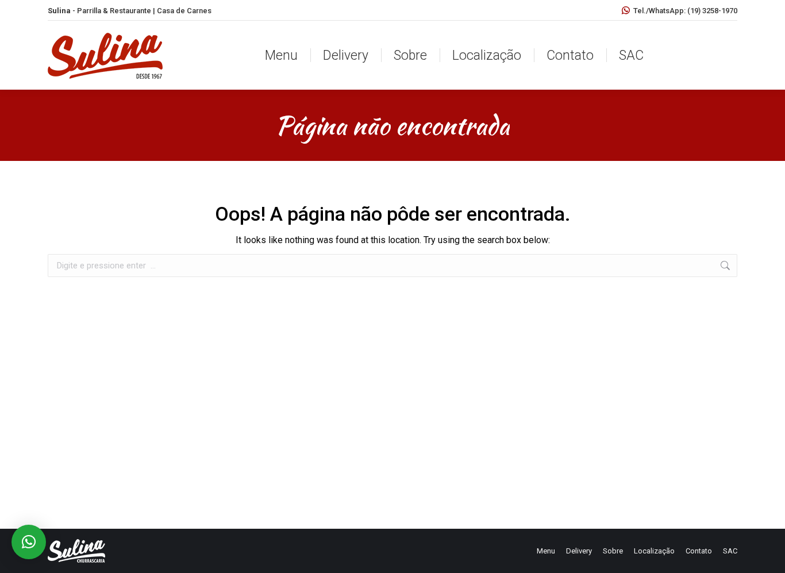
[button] (28, 542)
